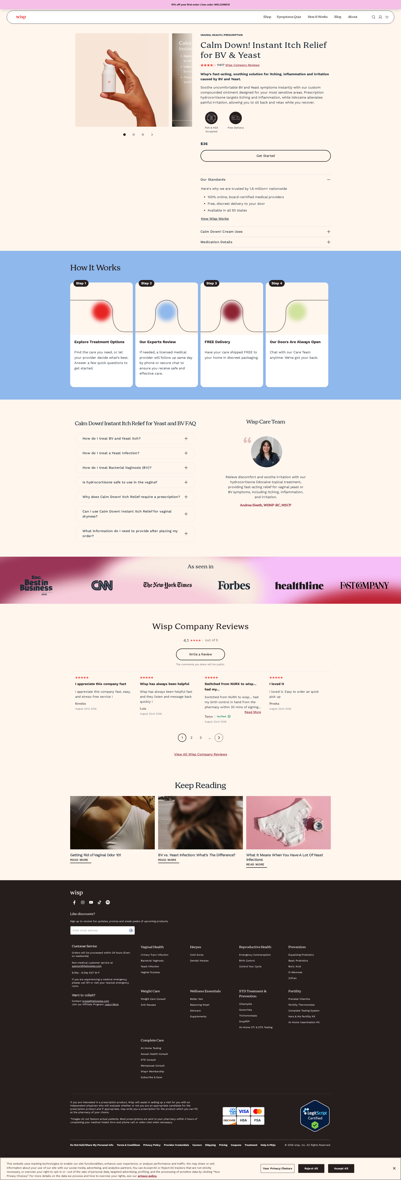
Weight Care (150, 991)
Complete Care (152, 1040)
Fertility (294, 991)
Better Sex (196, 999)
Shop (267, 17)
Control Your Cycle (250, 966)
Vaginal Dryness (150, 972)
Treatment (251, 1145)
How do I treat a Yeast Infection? (110, 453)
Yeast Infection (150, 966)
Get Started (265, 156)
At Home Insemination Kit (304, 1022)
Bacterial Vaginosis (152, 960)
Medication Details (216, 242)
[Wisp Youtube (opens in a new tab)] (91, 902)
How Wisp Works (215, 219)
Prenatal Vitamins (299, 999)
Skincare (195, 1010)
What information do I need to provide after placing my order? (130, 533)
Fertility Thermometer (301, 1004)
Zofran (292, 978)
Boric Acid (294, 966)
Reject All (311, 1168)
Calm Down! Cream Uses (221, 232)
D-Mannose (295, 972)
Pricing (223, 1145)
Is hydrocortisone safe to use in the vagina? (119, 482)
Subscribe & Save (151, 1077)
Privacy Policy (152, 1145)
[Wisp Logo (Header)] (21, 17)
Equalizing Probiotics (301, 954)
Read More (253, 712)
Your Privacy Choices (277, 1168)
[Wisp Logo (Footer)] (76, 893)
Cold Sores (196, 954)
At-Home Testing (151, 1048)
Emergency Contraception (255, 954)
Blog (337, 17)
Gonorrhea (245, 1009)
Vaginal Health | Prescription (221, 35)
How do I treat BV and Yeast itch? (111, 438)
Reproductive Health (255, 947)
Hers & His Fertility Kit (301, 1016)
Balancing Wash (199, 1004)
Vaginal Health (152, 947)
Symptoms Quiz (289, 17)
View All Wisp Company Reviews (200, 754)
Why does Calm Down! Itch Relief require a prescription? (131, 497)
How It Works (318, 17)
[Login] (380, 17)
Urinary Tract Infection (154, 954)
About (352, 17)
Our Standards (212, 179)
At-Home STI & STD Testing (255, 1027)
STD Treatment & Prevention (252, 994)
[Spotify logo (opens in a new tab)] (108, 902)
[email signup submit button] (132, 930)
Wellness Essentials (205, 991)
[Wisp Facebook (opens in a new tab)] (74, 902)
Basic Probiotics (298, 960)
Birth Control (247, 960)
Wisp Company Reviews (242, 65)
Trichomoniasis (248, 1015)
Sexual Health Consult (154, 1053)
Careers (197, 1145)
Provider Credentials (176, 1145)
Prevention (297, 947)
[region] (200, 1169)
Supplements (198, 1016)
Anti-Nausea (148, 1004)
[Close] (394, 1168)
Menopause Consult (153, 1065)
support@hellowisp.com (87, 966)
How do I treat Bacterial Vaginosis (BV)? (116, 468)
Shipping (210, 1145)
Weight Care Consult (153, 999)
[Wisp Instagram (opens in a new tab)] (83, 902)
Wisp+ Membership (152, 1071)
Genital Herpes (199, 960)
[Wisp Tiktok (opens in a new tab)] (99, 902)
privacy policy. (147, 1175)
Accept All (341, 1168)
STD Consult (148, 1059)
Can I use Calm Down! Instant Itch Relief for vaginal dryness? (127, 513)
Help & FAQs (268, 1145)
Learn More (112, 1004)
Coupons (236, 1145)
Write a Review (200, 654)
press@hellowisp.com (95, 1001)
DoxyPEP (244, 1021)
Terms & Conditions (128, 1145)
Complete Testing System (303, 1010)
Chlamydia (245, 1003)
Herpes (195, 947)
